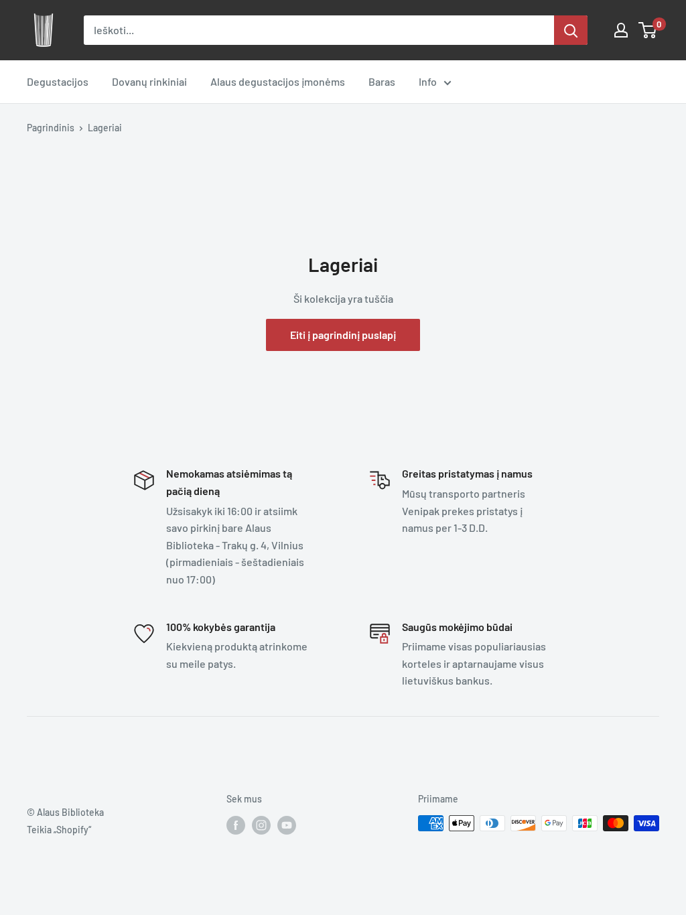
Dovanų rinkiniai (149, 81)
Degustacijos (57, 81)
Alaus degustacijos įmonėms (277, 81)
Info (428, 81)
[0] (648, 30)
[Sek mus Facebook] (235, 824)
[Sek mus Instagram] (261, 824)
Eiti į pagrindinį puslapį (343, 334)
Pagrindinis (50, 127)
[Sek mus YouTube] (286, 824)
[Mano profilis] (621, 30)
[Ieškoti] (571, 30)
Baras (381, 81)
